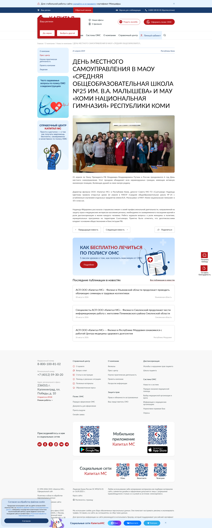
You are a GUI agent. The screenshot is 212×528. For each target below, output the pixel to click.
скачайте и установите (84, 3)
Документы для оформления (84, 406)
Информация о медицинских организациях (154, 403)
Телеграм (160, 478)
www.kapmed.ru (156, 494)
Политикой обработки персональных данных (32, 514)
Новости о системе (151, 385)
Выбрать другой (67, 33)
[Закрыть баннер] (174, 3)
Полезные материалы (84, 383)
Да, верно (47, 33)
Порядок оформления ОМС (84, 402)
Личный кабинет (152, 35)
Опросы (146, 413)
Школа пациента (150, 370)
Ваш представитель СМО (118, 402)
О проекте (80, 366)
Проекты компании (47, 65)
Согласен (26, 521)
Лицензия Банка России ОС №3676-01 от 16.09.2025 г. (88, 490)
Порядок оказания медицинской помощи (156, 390)
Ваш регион (45, 10)
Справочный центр (128, 35)
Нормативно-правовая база (154, 409)
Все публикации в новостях (162, 280)
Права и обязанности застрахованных (123, 397)
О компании (109, 35)
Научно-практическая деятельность (48, 60)
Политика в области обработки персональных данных (49, 497)
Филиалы (111, 366)
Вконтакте (141, 478)
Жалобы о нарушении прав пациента (158, 366)
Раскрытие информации (117, 383)
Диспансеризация (151, 361)
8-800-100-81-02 (49, 364)
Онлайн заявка (78, 414)
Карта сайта (77, 496)
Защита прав (113, 392)
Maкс (122, 478)
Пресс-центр (45, 55)
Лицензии (43, 69)
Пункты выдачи (79, 410)
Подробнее (89, 264)
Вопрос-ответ (81, 370)
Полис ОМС (78, 396)
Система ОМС (93, 35)
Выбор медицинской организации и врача (157, 396)
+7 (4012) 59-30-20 (50, 374)
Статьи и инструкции (84, 375)
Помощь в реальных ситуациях (88, 379)
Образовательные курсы (86, 388)
